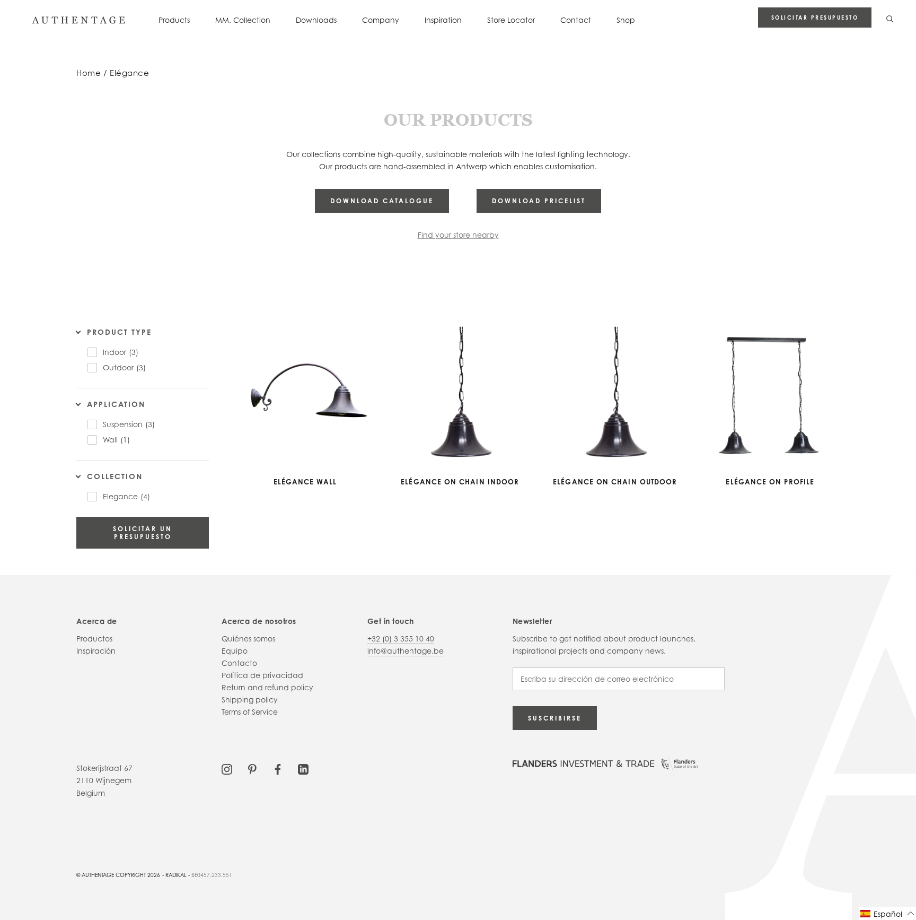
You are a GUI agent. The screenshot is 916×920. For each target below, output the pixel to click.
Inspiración (96, 650)
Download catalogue (382, 201)
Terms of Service (250, 711)
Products (174, 19)
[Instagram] (227, 768)
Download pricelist (539, 201)
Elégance (129, 73)
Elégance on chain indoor (460, 482)
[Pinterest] (252, 768)
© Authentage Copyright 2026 (118, 875)
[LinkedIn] (303, 768)
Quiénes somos (248, 638)
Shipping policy (250, 699)
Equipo (235, 650)
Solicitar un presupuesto (142, 533)
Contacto (239, 662)
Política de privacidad (262, 675)
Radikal (176, 875)
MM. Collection (242, 19)
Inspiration (443, 19)
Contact (575, 19)
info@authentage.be (405, 650)
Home (88, 73)
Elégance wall (305, 482)
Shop (625, 19)
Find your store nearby (458, 234)
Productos (94, 638)
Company (380, 19)
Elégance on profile (770, 482)
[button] (887, 913)
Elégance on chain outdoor (615, 482)
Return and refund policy (267, 687)
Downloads (316, 19)
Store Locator (511, 19)
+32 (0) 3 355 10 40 (400, 638)
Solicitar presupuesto (815, 17)
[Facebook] (277, 768)
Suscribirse (555, 718)
